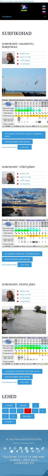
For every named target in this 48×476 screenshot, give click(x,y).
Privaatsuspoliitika (28, 439)
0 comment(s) (25, 64)
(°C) (13, 115)
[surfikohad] (43, 6)
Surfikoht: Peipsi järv (19, 284)
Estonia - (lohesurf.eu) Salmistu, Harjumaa (17, 100)
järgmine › (27, 416)
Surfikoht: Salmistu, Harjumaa (18, 45)
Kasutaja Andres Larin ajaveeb (17, 142)
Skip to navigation (7, 1)
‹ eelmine (22, 406)
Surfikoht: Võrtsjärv (18, 167)
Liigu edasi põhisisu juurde (24, 1)
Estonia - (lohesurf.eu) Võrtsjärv (13, 220)
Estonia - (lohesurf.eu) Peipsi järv (14, 338)
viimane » (9, 422)
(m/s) (12, 108)
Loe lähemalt (23, 135)
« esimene (9, 406)
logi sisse (24, 147)
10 (13, 416)
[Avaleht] (24, 7)
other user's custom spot (36, 220)
